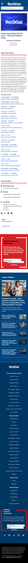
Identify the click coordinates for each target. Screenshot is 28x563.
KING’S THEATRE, (5, 142)
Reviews (14, 422)
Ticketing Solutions (14, 503)
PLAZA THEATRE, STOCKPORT (9, 118)
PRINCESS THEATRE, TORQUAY (9, 151)
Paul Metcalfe (5, 226)
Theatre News (14, 419)
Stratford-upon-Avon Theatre (14, 409)
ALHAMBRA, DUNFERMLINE (8, 113)
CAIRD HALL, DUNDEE (7, 108)
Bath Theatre (14, 386)
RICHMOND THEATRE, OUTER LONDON (12, 123)
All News (14, 474)
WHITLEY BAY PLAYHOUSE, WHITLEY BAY (12, 104)
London (14, 480)
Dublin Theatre (14, 379)
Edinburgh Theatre (14, 396)
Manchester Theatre (14, 406)
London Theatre (14, 376)
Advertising (14, 494)
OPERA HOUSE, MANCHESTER (9, 161)
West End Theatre (14, 428)
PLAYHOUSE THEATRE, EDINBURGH (11, 165)
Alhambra (6, 204)
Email (5, 258)
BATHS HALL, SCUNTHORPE (8, 137)
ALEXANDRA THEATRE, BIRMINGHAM (11, 127)
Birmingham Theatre (14, 389)
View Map (6, 210)
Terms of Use (17, 557)
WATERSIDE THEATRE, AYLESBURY (10, 170)
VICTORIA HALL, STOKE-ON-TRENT (10, 156)
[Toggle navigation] (1, 3)
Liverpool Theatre (14, 402)
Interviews (14, 425)
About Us (14, 500)
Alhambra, (10, 40)
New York (14, 484)
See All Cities (14, 412)
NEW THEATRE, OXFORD (7, 132)
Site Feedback (14, 497)
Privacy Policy (9, 557)
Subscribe (14, 265)
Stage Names (14, 490)
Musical (13, 44)
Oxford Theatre (14, 467)
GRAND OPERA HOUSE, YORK (9, 146)
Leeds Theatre (14, 399)
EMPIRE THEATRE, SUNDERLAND (10, 99)
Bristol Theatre (14, 441)
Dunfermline (17, 40)
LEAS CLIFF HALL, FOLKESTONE (9, 175)
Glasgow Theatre (14, 383)
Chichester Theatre (14, 392)
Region (5, 262)
